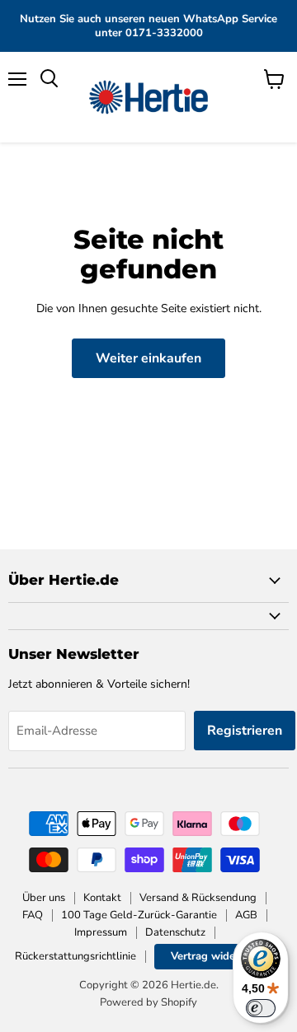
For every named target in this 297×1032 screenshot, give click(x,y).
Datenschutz (175, 932)
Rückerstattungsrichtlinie (75, 956)
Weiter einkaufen (148, 358)
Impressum (100, 932)
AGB (246, 915)
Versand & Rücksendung (198, 897)
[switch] (261, 1008)
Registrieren (244, 730)
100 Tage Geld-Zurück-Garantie (139, 915)
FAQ (32, 915)
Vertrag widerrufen (218, 956)
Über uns (43, 897)
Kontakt (102, 897)
